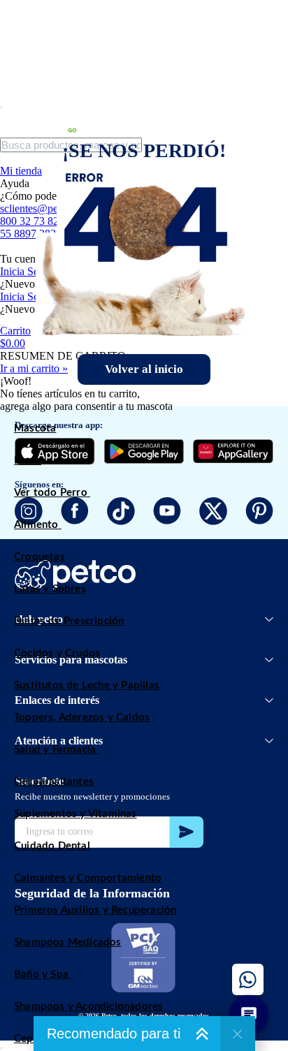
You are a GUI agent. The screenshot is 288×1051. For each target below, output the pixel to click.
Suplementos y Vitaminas (75, 814)
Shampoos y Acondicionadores (88, 1006)
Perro (27, 460)
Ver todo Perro (50, 492)
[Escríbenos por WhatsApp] (248, 979)
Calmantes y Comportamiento (87, 878)
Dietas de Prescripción (69, 621)
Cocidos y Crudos (57, 653)
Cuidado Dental (52, 846)
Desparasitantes (54, 782)
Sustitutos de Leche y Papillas (86, 685)
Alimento (36, 525)
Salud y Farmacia (55, 749)
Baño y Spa (41, 974)
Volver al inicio (144, 369)
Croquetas (39, 557)
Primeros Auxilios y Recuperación (95, 910)
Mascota (35, 428)
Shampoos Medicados (68, 942)
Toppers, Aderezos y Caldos (82, 717)
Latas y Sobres (50, 589)
